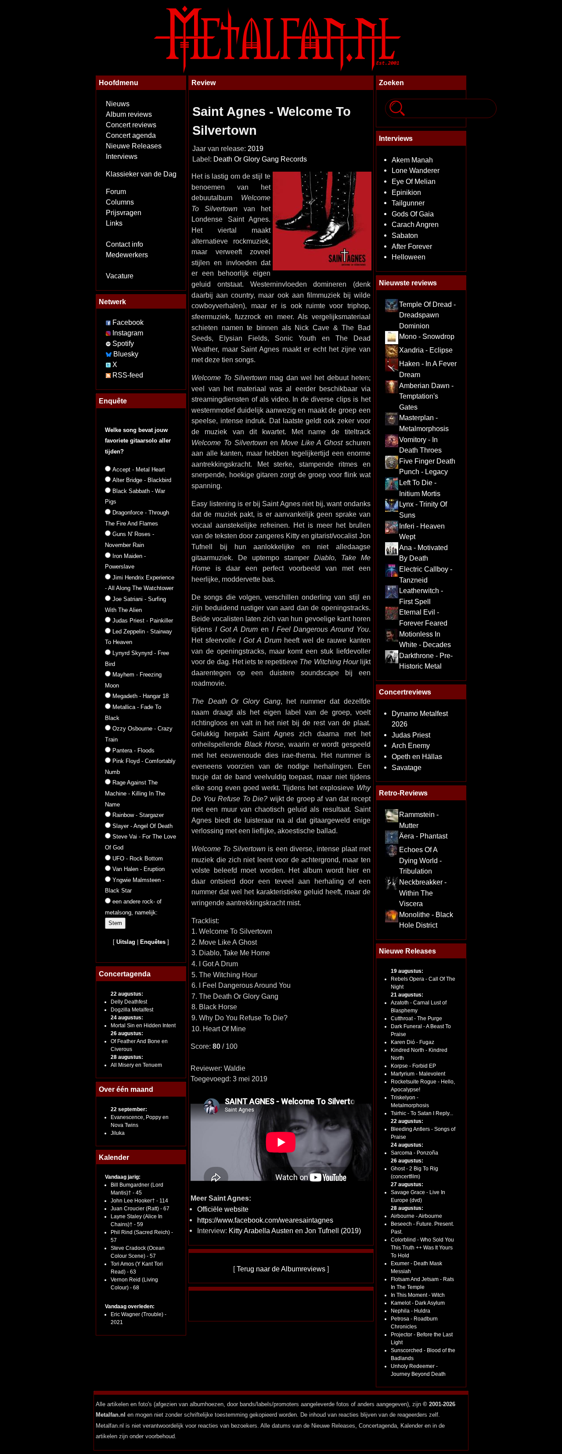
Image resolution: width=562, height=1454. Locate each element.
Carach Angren (415, 224)
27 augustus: (407, 1184)
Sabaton (405, 235)
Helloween (408, 257)
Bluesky (125, 354)
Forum (116, 191)
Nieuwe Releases (134, 146)
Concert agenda (131, 135)
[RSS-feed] (108, 375)
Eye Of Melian (414, 181)
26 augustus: (127, 1033)
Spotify (123, 343)
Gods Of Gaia (413, 214)
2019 (255, 148)
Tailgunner (408, 203)
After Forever (412, 246)
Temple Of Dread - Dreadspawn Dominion (427, 315)
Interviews (121, 156)
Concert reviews (131, 125)
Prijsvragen (123, 212)
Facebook (128, 322)
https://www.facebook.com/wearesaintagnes (265, 1220)
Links (114, 223)
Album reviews (129, 114)
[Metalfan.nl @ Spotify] (109, 343)
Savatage (407, 767)
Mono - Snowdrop (426, 336)
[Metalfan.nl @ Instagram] (109, 333)
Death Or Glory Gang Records (260, 159)
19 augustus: (407, 971)
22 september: (129, 1109)
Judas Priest (411, 735)
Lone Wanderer (416, 170)
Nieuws (118, 104)
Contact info (124, 244)
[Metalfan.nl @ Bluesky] (109, 354)
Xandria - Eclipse (426, 350)
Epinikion (406, 192)
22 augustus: (127, 994)
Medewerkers (127, 255)
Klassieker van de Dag (141, 174)
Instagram (127, 333)
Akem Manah (412, 160)
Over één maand (126, 1089)
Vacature (119, 276)
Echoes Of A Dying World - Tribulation (420, 860)
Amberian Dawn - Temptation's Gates (426, 396)
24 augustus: (127, 1018)
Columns (120, 202)
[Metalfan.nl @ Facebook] (108, 322)
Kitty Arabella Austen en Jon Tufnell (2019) (295, 1230)
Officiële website (223, 1209)
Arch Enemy (411, 745)
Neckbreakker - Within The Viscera (423, 892)
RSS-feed (127, 375)
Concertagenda (125, 974)
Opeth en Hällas (417, 756)
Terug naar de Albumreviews (281, 1269)
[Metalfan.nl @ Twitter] (109, 364)
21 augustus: (407, 995)
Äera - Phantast (423, 836)
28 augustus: (127, 1057)
